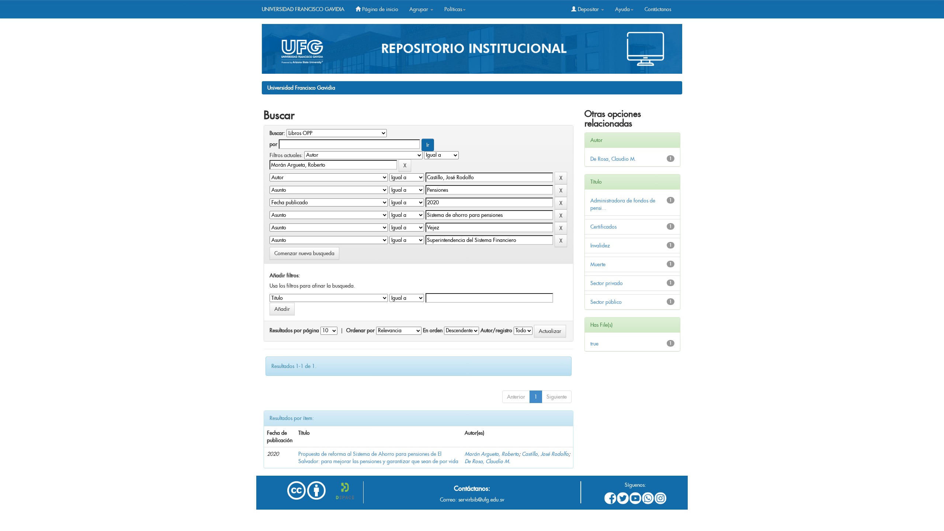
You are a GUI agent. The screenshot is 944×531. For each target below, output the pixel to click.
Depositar (588, 9)
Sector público (606, 302)
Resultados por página (294, 330)
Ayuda (622, 9)
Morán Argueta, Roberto (492, 454)
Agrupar (419, 9)
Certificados (603, 226)
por (273, 144)
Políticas (453, 9)
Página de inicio (379, 9)
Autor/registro (496, 330)
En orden (432, 330)
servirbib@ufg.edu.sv (481, 499)
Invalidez (600, 245)
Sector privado (606, 283)
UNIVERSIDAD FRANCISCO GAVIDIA (303, 9)
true (594, 343)
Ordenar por (360, 330)
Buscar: (277, 133)
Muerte (597, 264)
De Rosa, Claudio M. (487, 461)
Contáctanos (658, 9)
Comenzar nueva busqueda (304, 253)
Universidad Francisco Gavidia (301, 87)
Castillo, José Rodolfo (545, 454)
